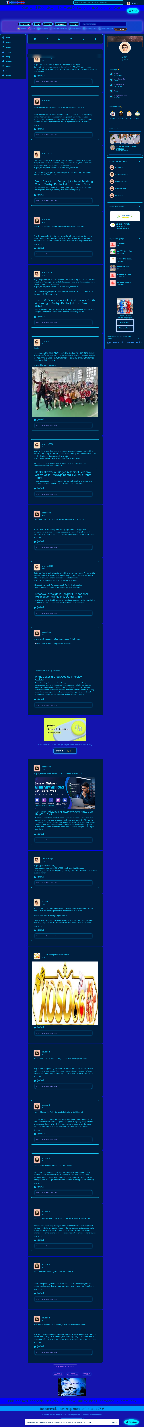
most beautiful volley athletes (126, 147)
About (109, 342)
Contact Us (130, 342)
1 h (42, 1055)
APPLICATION (72, 1374)
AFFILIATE (87, 1374)
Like (35, 76)
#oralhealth (87, 172)
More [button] (108, 344)
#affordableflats (60, 923)
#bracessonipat (57, 585)
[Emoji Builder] (69, 28)
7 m (43, 156)
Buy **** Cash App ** (125, 251)
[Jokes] (29, 28)
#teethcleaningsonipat (43, 172)
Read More (38, 125)
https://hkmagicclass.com (45, 365)
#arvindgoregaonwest (43, 923)
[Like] (39, 76)
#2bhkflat (72, 920)
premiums (121, 243)
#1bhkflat (48, 920)
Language (139, 338)
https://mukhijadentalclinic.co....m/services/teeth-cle (56, 167)
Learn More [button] (87, 1422)
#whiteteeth (39, 294)
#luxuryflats (72, 923)
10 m (43, 222)
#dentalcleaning (74, 172)
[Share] (43, 76)
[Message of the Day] (50, 28)
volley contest (123, 267)
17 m (43, 635)
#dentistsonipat (60, 172)
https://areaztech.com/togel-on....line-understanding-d (57, 64)
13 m (43, 516)
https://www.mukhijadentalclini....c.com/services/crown (57, 458)
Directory (116, 342)
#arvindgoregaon (60, 920)
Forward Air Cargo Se (125, 259)
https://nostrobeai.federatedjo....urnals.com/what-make (57, 639)
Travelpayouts (125, 322)
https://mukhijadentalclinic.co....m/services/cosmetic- (56, 287)
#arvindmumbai (84, 923)
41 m (43, 904)
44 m (43, 957)
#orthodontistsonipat (73, 585)
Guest (125, 56)
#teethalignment (41, 587)
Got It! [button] (114, 1422)
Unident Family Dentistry (123, 225)
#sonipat (76, 587)
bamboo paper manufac (125, 282)
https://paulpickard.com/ (44, 865)
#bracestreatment (42, 585)
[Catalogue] (99, 28)
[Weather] (18, 28)
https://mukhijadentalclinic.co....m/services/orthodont (56, 580)
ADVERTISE (58, 1374)
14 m (43, 569)
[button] (98, 2)
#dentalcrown (56, 463)
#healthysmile (51, 294)
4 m (43, 60)
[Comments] (40, 76)
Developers (139, 342)
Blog (122, 342)
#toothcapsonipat (41, 463)
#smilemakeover (75, 291)
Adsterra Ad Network (126, 328)
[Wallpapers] (38, 28)
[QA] (84, 28)
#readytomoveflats (85, 920)
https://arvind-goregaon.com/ (54, 915)
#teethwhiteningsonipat (44, 291)
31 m (43, 861)
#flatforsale (39, 920)
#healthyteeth (40, 175)
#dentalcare (88, 291)
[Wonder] (37, 76)
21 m (43, 770)
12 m (43, 447)
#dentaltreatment (41, 465)
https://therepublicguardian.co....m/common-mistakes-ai (58, 774)
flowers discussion (125, 274)
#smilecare (51, 175)
